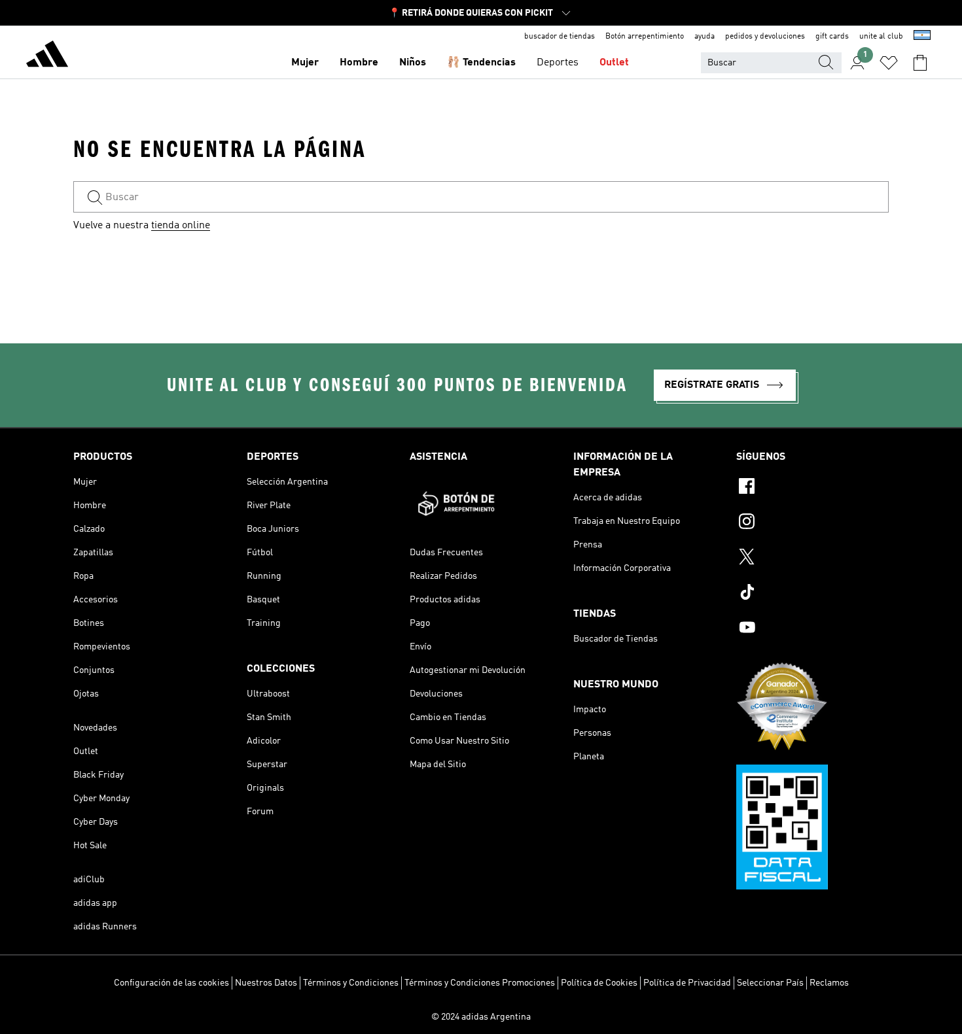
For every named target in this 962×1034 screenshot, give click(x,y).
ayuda (704, 37)
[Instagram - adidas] (812, 523)
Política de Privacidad (687, 983)
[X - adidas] (812, 558)
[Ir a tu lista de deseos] (888, 62)
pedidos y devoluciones (765, 37)
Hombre (359, 63)
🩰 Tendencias (481, 63)
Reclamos (829, 983)
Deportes (558, 63)
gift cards (832, 37)
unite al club (881, 37)
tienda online (180, 225)
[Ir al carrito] (920, 62)
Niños (412, 63)
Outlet (614, 63)
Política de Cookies (599, 983)
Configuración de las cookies (171, 983)
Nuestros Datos (266, 983)
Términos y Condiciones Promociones (479, 983)
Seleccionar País (770, 983)
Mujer (305, 63)
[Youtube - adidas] (812, 629)
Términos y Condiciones (351, 983)
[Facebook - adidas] (812, 488)
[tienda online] (47, 56)
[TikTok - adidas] (812, 594)
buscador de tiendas (559, 37)
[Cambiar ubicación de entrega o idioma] (922, 36)
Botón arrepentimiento (644, 37)
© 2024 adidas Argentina (481, 1017)
